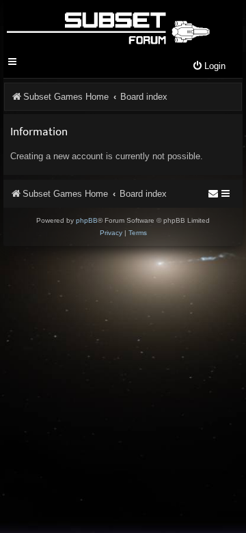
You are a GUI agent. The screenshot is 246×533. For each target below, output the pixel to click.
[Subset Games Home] (107, 26)
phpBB (87, 220)
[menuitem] (209, 67)
